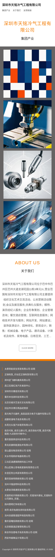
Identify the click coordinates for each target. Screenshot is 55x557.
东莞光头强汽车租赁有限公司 (18, 425)
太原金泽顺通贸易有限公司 (17, 490)
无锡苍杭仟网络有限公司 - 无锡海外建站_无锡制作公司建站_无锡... (28, 497)
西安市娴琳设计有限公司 (16, 538)
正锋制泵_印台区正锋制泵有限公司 (21, 374)
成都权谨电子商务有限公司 (17, 419)
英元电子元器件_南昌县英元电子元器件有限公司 (28, 414)
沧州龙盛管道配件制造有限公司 (19, 515)
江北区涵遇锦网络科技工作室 (18, 462)
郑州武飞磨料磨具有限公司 (17, 380)
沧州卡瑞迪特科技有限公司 (17, 484)
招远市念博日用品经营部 (16, 408)
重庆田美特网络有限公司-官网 (19, 479)
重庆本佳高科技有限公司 (16, 397)
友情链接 (27, 10)
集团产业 (6, 10)
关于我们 (17, 10)
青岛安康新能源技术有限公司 (18, 445)
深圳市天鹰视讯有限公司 (16, 391)
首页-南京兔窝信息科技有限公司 (20, 510)
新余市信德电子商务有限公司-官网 (21, 532)
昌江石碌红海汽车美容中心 (17, 386)
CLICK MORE (27, 348)
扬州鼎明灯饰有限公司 (15, 504)
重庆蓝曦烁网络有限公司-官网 (19, 521)
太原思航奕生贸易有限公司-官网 (20, 369)
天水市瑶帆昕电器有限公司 (17, 456)
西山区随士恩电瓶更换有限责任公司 (22, 467)
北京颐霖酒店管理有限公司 (17, 527)
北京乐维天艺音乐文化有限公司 (19, 402)
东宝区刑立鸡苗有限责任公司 (18, 473)
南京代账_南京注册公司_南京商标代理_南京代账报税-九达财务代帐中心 (28, 432)
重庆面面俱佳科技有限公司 (17, 439)
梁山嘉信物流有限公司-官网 (18, 450)
